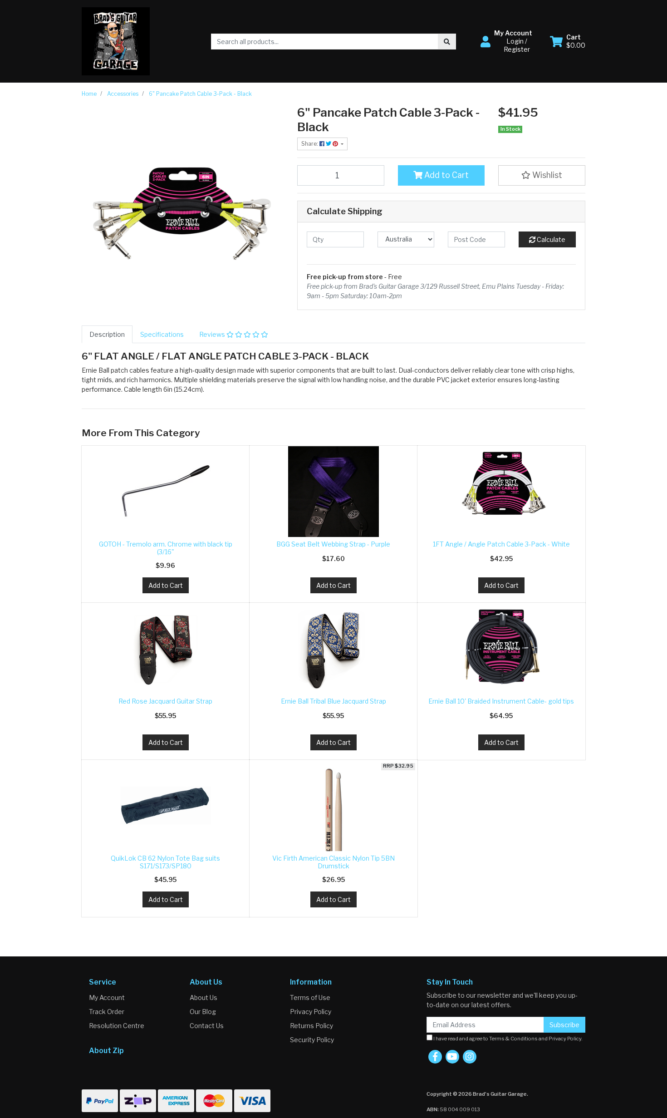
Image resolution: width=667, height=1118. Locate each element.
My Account (107, 997)
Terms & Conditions (513, 1038)
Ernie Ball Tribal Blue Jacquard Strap (333, 701)
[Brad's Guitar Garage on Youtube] (452, 1057)
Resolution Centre (116, 1025)
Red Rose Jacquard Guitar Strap (165, 701)
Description (107, 334)
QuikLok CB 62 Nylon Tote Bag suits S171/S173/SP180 (165, 862)
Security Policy (312, 1040)
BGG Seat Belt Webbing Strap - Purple (333, 544)
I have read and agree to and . (507, 1038)
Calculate (550, 239)
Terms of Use (310, 997)
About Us (203, 997)
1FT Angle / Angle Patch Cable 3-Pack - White (501, 544)
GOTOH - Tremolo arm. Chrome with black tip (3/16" (165, 548)
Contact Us (207, 1025)
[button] (510, 41)
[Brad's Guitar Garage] (116, 40)
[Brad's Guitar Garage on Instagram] (469, 1057)
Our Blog (203, 1011)
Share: (310, 143)
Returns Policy (311, 1025)
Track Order (106, 1011)
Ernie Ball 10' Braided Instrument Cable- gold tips (501, 701)
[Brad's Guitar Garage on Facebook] (435, 1057)
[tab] (107, 334)
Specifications (162, 334)
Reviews (212, 334)
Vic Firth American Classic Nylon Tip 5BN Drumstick (333, 862)
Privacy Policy (310, 1011)
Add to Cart (445, 175)
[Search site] (447, 41)
